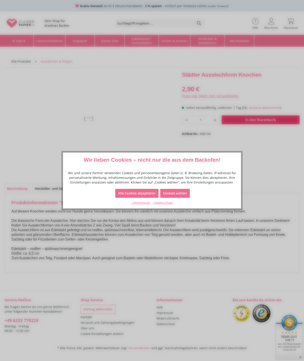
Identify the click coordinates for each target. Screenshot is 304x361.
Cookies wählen (175, 193)
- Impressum (141, 202)
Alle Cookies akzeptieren (137, 193)
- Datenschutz (162, 202)
